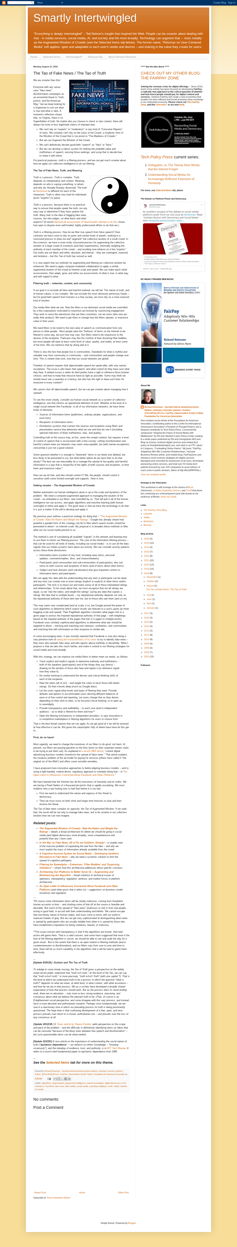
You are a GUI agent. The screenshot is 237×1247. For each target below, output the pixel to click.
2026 (147, 538)
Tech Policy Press (157, 157)
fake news (59, 1086)
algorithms (46, 1083)
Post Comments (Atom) (58, 1197)
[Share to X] (62, 1079)
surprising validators (98, 1086)
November (152, 577)
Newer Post (40, 1192)
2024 (147, 547)
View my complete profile (153, 474)
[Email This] (55, 1079)
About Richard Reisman (122, 56)
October (151, 581)
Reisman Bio (95, 56)
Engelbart (167, 490)
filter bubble (71, 1086)
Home (33, 56)
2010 (147, 639)
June (149, 599)
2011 (147, 635)
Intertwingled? (74, 56)
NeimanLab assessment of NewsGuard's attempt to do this (85, 222)
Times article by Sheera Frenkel (74, 1024)
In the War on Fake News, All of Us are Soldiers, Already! (72, 842)
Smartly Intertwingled (85, 18)
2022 (147, 556)
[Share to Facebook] (66, 1079)
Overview (161, 104)
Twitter (116, 1086)
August (150, 585)
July (149, 595)
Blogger (132, 1223)
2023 (147, 551)
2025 (147, 543)
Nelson (177, 490)
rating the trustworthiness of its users (77, 639)
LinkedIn (147, 513)
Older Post (123, 1192)
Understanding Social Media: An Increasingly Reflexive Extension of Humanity (171, 179)
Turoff (189, 490)
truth (110, 1086)
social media (82, 1086)
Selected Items (51, 56)
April (149, 603)
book (181, 104)
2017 (147, 613)
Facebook (49, 1086)
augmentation (58, 1083)
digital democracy (113, 1083)
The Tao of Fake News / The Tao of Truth (166, 589)
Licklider (157, 490)
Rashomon (42, 191)
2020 (147, 564)
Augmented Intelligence (75, 1083)
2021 (147, 560)
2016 (147, 617)
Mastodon (148, 521)
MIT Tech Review (116, 1048)
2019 (147, 569)
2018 (147, 573)
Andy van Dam (168, 496)
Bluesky (147, 525)
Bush (190, 487)
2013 (147, 626)
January (151, 608)
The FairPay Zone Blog (155, 510)
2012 (147, 630)
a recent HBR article (92, 751)
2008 (147, 648)
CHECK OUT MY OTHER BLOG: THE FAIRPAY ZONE (171, 75)
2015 (147, 622)
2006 (147, 652)
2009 (147, 643)
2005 (147, 656)
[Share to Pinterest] (69, 1079)
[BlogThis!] (59, 1079)
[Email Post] (49, 1078)
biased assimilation (95, 1083)
